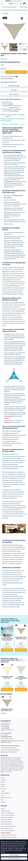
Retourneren (4, 788)
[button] (2, 3)
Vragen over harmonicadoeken (7, 815)
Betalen (2, 786)
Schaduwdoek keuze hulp (6, 821)
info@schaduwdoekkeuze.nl (7, 729)
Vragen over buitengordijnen (7, 817)
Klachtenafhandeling (5, 793)
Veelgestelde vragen (5, 810)
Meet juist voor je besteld (6, 819)
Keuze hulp (14, 90)
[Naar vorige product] (21, 13)
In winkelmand (7, 650)
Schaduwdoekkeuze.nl (6, 723)
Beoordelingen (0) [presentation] (13, 124)
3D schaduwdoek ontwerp (7, 828)
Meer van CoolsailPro (6, 118)
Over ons (3, 808)
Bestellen (3, 782)
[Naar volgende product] (25, 13)
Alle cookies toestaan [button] (14, 858)
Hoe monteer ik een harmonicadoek (9, 837)
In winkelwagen (16, 72)
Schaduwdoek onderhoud (6, 824)
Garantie (3, 791)
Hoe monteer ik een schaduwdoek (8, 835)
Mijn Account (4, 779)
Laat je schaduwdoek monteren (8, 830)
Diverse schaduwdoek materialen (8, 826)
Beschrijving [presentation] (4, 124)
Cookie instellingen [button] (14, 855)
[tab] (4, 124)
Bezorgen (3, 784)
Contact (2, 777)
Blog (2, 799)
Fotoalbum (3, 802)
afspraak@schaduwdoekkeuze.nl (12, 749)
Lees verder (9, 771)
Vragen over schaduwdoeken (7, 812)
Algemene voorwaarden (6, 797)
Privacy (2, 795)
